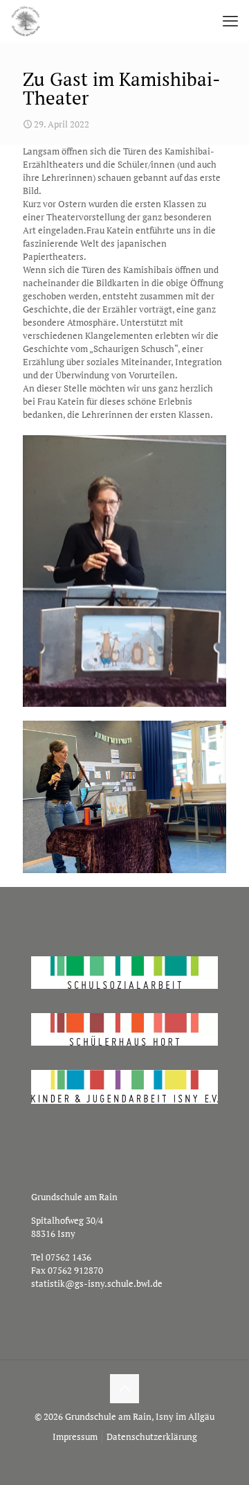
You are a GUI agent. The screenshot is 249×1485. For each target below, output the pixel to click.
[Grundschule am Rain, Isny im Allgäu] (26, 20)
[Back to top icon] (124, 1388)
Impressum (75, 1436)
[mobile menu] (230, 21)
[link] (124, 571)
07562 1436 (68, 1257)
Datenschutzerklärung (152, 1436)
